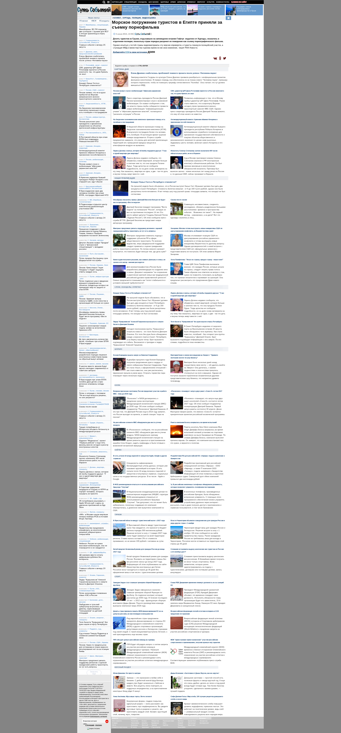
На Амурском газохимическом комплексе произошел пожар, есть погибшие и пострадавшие (93, 110)
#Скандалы (104, 21)
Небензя (93, 539)
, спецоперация (102, 25)
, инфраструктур (98, 117)
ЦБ (91, 552)
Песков (88, 90)
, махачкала (100, 377)
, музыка (105, 364)
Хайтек (118, 450)
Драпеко (89, 52)
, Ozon (105, 265)
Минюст (93, 436)
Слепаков (93, 452)
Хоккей (180, 723)
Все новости (117, 721)
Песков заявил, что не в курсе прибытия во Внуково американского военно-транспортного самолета (92, 95)
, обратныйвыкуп (91, 350)
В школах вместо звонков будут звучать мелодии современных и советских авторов (93, 368)
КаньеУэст (90, 79)
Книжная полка (222, 2)
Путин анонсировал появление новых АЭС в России (93, 594)
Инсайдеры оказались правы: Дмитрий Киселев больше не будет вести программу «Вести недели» (93, 315)
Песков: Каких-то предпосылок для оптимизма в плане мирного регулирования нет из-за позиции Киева (94, 648)
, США (94, 90)
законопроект (95, 523)
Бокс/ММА (181, 727)
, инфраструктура (102, 276)
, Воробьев (97, 200)
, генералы (100, 512)
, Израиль (99, 423)
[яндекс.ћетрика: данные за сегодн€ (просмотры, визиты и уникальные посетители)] (93, 729)
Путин (92, 276)
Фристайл (191, 725)
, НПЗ (104, 133)
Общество (155, 721)
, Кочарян (96, 146)
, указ (81, 278)
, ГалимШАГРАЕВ (102, 404)
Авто (164, 723)
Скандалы (142, 2)
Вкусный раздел (123, 667)
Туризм (118, 515)
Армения (89, 146)
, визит (97, 65)
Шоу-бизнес (154, 2)
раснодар (93, 375)
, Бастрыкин (98, 254)
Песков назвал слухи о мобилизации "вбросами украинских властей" (90, 166)
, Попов (99, 308)
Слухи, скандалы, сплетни (128, 287)
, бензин (106, 391)
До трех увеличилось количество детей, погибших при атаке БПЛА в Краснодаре (94, 341)
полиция (136, 18)
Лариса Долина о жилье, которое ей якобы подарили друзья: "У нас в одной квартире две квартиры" (93, 475)
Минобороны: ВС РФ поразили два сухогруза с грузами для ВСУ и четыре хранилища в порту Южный (93, 32)
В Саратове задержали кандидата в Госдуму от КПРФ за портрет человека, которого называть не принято (93, 490)
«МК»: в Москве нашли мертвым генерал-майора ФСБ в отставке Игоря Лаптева (93, 516)
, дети (100, 600)
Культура (210, 2)
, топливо (98, 391)
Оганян (92, 575)
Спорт (118, 577)
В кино (144, 721)
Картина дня (117, 2)
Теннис (180, 725)
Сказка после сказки (88, 407)
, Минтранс (99, 656)
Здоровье (164, 2)
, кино (95, 52)
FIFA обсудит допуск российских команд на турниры (134, 640)
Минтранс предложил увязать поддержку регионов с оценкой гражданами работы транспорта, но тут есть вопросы (93, 663)
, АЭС (97, 589)
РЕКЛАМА (98, 725)
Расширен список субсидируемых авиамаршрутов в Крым (246, 9)
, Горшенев (100, 575)
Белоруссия (204, 723)
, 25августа (94, 42)
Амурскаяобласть (93, 103)
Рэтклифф (90, 65)
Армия (173, 2)
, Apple (95, 498)
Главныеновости (92, 40)
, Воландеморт (95, 485)
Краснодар (94, 335)
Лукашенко (94, 224)
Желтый (145, 725)
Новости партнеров (119, 727)
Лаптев (92, 512)
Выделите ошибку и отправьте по (131, 66)
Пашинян (93, 323)
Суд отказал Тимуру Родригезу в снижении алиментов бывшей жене (93, 635)
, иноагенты (102, 452)
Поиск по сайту (240, 2)
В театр (134, 727)
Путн (92, 254)
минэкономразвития (98, 348)
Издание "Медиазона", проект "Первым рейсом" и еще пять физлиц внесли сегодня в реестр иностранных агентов (93, 444)
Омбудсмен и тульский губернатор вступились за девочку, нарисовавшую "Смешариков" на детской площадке (90, 608)
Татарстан (204, 721)
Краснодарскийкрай (93, 186)
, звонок (98, 364)
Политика (134, 721)
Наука (117, 385)
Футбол (180, 721)
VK (91, 498)
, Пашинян (100, 294)
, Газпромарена (100, 79)
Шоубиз (118, 349)
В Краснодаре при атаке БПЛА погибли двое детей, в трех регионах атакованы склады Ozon (92, 383)
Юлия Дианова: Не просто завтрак (126, 673)
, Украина (92, 226)
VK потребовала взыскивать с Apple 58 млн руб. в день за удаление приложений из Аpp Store (92, 504)
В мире (115, 723)
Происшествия (168, 721)
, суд (100, 498)
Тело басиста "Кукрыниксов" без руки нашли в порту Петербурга (93, 623)
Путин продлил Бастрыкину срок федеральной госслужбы (93, 259)
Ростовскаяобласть (93, 133)
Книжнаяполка (95, 402)
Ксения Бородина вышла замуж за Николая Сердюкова (135, 355)
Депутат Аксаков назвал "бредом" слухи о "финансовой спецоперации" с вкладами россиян (94, 246)
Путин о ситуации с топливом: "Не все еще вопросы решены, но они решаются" (92, 395)
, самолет (104, 65)
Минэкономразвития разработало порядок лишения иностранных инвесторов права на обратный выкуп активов (93, 356)
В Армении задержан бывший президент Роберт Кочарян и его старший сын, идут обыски (93, 179)
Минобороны (91, 25)
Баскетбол (192, 721)
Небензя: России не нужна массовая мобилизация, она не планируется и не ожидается (93, 545)
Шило (92, 656)
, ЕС (107, 323)
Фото (114, 725)
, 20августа (94, 566)
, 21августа (94, 413)
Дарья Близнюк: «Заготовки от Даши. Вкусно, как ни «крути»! (195, 673)
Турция (92, 423)
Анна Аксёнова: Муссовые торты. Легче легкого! (132, 696)
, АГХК (102, 103)
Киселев (93, 308)
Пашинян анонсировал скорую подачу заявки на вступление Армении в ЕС (92, 328)
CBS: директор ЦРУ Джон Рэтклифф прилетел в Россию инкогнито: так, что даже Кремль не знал (93, 71)
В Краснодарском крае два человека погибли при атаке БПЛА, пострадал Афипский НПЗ (93, 193)
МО (91, 200)
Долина (93, 467)
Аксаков (93, 240)
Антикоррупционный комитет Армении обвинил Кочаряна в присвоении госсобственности (92, 152)
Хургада (126, 18)
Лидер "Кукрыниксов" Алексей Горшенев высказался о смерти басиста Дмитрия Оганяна (93, 582)
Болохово (94, 600)
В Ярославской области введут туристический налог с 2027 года (139, 520)
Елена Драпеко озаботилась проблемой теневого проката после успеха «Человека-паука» (93, 58)
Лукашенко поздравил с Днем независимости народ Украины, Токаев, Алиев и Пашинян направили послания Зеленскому (94, 232)
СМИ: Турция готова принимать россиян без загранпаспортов (131, 9)
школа (92, 364)
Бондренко (94, 483)
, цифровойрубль (99, 552)
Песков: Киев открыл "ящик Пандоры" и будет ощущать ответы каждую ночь (91, 269)
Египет (117, 18)
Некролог (201, 2)
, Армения (101, 323)
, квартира (100, 467)
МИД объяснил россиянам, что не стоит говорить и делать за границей (173, 9)
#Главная (83, 21)
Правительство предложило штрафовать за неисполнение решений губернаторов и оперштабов (92, 531)
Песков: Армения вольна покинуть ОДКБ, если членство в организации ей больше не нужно (94, 301)
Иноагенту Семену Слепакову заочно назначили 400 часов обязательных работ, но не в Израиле (92, 459)
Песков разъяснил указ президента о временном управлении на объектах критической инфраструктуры (92, 124)
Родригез (93, 629)
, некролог (100, 618)
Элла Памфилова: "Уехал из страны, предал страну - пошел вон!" (197, 259)
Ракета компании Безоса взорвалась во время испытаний (194, 422)
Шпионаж (181, 2)
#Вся (93, 21)
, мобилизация (97, 159)
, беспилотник (96, 188)
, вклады (100, 240)
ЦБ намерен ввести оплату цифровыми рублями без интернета (91, 557)
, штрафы (104, 523)
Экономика (135, 723)
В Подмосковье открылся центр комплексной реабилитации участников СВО (93, 206)
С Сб (142, 34)
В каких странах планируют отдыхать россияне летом (209, 8)
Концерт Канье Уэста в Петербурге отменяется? (90, 84)
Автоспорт (192, 723)
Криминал (191, 2)
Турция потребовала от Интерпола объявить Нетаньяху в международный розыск (94, 429)
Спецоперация (130, 2)
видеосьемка (149, 18)
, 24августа (94, 215)
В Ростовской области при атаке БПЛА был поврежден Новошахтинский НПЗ (93, 139)
